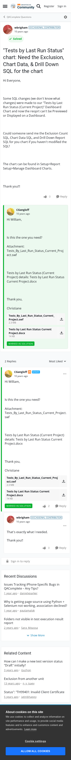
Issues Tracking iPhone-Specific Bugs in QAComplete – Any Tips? (31, 587)
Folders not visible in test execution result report (33, 621)
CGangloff (22, 210)
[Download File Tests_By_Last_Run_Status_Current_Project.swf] (61, 319)
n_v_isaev (28, 683)
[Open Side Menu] (5, 6)
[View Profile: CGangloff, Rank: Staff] (8, 374)
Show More (37, 635)
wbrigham (21, 27)
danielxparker (28, 593)
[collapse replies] (35, 369)
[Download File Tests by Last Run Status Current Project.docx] (61, 333)
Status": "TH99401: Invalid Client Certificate (34, 692)
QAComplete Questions (19, 17)
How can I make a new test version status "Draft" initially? (33, 663)
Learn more (30, 729)
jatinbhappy (29, 697)
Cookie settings (35, 741)
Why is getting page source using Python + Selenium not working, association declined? (35, 604)
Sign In (62, 6)
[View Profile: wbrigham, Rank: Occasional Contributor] (7, 29)
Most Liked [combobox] (57, 361)
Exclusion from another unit (24, 679)
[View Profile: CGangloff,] (10, 212)
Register (49, 6)
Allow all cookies (35, 751)
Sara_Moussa (29, 628)
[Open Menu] (65, 17)
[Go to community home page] (22, 6)
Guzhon (26, 670)
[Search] (38, 6)
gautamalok (27, 610)
